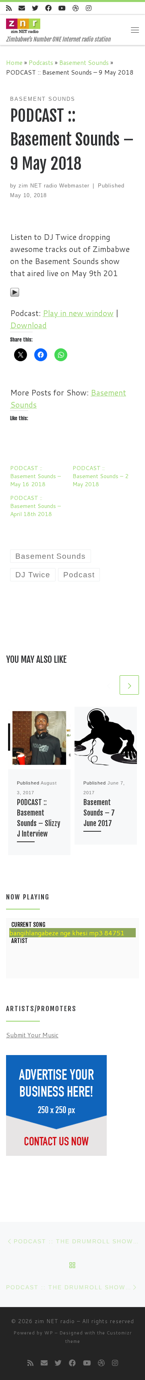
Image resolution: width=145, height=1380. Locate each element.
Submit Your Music (32, 1034)
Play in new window (78, 313)
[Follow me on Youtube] (62, 8)
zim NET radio (55, 1321)
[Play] (14, 291)
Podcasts (41, 62)
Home (14, 62)
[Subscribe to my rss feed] (9, 8)
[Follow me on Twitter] (35, 8)
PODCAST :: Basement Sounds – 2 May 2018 (100, 476)
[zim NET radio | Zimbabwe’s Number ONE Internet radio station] (23, 25)
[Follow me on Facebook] (48, 8)
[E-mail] (22, 8)
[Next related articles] (129, 685)
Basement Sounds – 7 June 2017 (99, 813)
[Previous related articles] (108, 685)
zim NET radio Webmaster (54, 186)
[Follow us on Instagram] (88, 8)
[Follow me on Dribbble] (75, 8)
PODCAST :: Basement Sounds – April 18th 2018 (35, 506)
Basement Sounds (84, 62)
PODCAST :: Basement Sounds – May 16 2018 (35, 476)
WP (48, 1333)
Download (28, 325)
